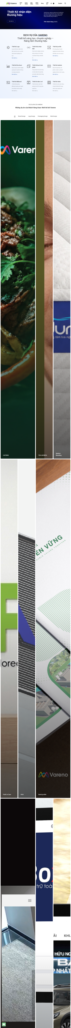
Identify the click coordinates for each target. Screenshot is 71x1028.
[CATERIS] (18, 289)
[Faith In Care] (9, 628)
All (14, 116)
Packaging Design (43, 116)
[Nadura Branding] (61, 289)
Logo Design (31, 116)
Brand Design (21, 116)
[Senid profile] (53, 628)
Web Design (53, 116)
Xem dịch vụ (14, 57)
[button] (11, 21)
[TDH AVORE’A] (44, 289)
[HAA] (26, 628)
